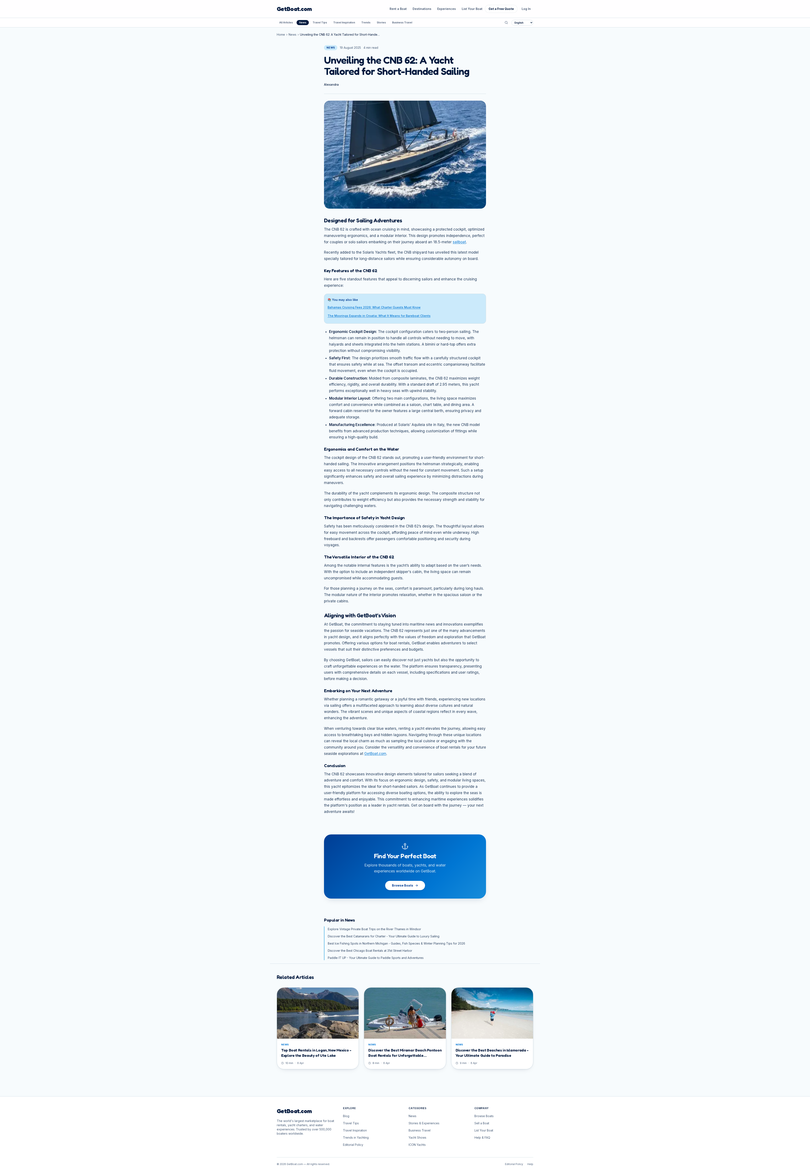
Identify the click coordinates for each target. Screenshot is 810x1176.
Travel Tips (320, 22)
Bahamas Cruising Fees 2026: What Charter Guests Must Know (374, 307)
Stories (381, 22)
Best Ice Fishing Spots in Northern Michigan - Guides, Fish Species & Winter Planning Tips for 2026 (396, 943)
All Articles (286, 22)
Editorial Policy (353, 1144)
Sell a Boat (481, 1123)
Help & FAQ (482, 1137)
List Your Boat (472, 9)
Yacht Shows (417, 1137)
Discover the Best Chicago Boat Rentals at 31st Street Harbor (370, 950)
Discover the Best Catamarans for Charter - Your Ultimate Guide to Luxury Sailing (383, 936)
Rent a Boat (398, 9)
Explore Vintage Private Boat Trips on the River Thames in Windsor (374, 929)
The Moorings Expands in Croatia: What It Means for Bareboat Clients (379, 316)
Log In (526, 9)
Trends (365, 22)
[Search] (506, 22)
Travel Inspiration (344, 22)
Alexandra (331, 84)
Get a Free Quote (501, 9)
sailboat (459, 242)
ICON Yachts (417, 1144)
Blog (346, 1116)
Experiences (446, 9)
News (302, 22)
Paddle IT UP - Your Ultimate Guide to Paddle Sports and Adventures (376, 958)
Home (281, 34)
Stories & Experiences (424, 1123)
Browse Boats (402, 885)
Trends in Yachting (356, 1137)
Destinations (422, 9)
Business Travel (402, 22)
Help (530, 1164)
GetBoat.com (294, 8)
